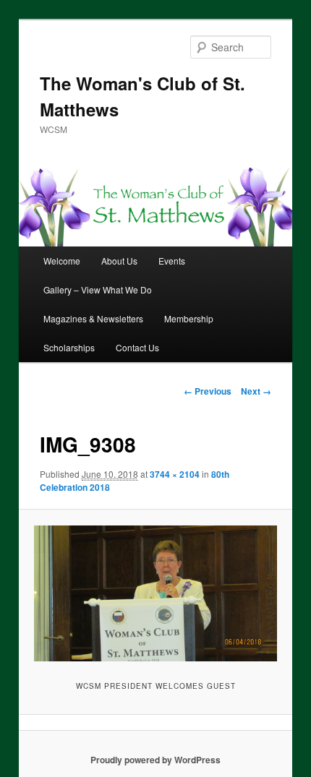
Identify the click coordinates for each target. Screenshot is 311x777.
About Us (119, 260)
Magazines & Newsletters (93, 318)
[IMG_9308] (155, 593)
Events (171, 260)
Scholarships (69, 347)
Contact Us (137, 347)
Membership (188, 318)
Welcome (61, 260)
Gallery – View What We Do (97, 289)
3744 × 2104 (175, 474)
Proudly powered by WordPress (155, 759)
